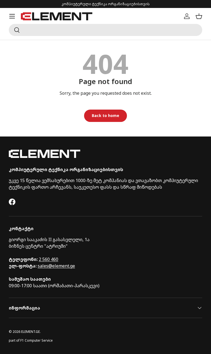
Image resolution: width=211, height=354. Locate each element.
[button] (199, 16)
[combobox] (105, 30)
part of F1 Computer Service (31, 340)
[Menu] (12, 16)
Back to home (105, 115)
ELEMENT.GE (30, 331)
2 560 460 (48, 259)
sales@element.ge (56, 266)
